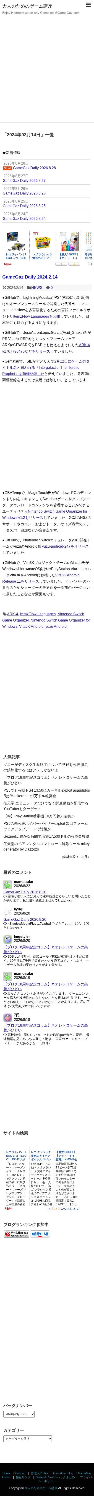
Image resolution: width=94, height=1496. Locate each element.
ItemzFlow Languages (38, 614)
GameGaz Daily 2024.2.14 (29, 276)
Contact (20, 1473)
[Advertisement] (47, 72)
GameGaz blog (63, 1473)
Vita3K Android (31, 626)
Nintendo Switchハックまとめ (55, 1477)
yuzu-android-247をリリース (65, 546)
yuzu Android (56, 626)
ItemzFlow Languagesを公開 (36, 316)
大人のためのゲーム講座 (27, 6)
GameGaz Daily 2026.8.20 (24, 892)
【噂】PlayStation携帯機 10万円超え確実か (39, 816)
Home (6, 1473)
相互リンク (23, 1477)
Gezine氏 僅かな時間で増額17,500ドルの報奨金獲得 (46, 836)
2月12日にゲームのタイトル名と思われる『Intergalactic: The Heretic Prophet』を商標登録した (46, 367)
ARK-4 (12, 614)
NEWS (36, 288)
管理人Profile (39, 1473)
